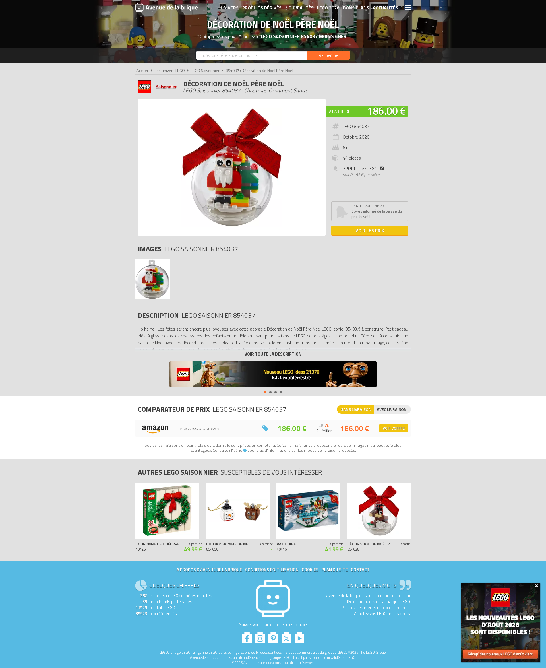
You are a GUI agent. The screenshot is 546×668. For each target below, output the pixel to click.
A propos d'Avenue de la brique (209, 569)
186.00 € (386, 111)
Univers (230, 7)
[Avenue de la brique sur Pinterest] (273, 635)
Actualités (385, 7)
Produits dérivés (262, 7)
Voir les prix (369, 230)
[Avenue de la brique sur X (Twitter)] (286, 635)
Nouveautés (299, 7)
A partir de (339, 111)
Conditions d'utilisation (272, 569)
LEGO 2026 (328, 7)
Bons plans (356, 7)
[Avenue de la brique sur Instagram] (260, 635)
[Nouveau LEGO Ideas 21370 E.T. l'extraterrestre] (273, 374)
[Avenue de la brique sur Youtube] (299, 635)
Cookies (310, 569)
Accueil (142, 70)
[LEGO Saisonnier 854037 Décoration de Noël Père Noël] (152, 297)
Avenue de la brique (166, 7)
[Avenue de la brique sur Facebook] (247, 635)
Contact (360, 569)
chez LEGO (360, 168)
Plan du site (335, 569)
